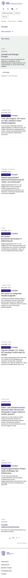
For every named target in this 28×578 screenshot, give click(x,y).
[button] (14, 32)
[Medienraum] (12, 9)
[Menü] (3, 9)
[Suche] (8, 9)
